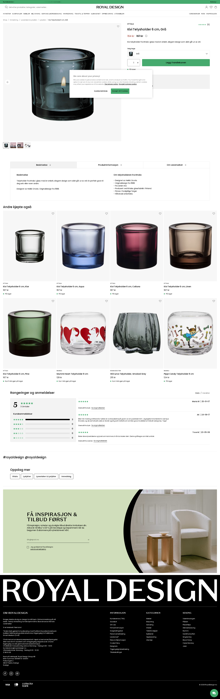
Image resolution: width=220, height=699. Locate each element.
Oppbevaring (151, 637)
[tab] (43, 165)
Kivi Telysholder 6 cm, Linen (177, 287)
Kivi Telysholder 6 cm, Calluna (125, 287)
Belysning (150, 621)
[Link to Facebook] (5, 673)
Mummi (186, 631)
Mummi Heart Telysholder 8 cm (72, 374)
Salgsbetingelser (116, 631)
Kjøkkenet (149, 634)
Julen (185, 646)
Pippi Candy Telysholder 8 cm (179, 374)
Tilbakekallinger (116, 652)
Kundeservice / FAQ (117, 618)
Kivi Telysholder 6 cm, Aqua (70, 287)
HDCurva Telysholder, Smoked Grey (128, 374)
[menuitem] (7, 14)
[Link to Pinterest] (17, 673)
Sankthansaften (189, 634)
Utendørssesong (189, 628)
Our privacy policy (111, 84)
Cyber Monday (188, 643)
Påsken (185, 621)
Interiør (148, 628)
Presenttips (187, 625)
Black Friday (187, 640)
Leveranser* (114, 637)
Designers (114, 646)
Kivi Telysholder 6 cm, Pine (16, 374)
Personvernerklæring (117, 634)
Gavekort (113, 621)
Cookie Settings (101, 91)
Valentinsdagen (189, 618)
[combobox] (213, 2)
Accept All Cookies (120, 91)
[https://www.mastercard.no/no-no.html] (16, 684)
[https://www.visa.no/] (7, 684)
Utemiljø (149, 640)
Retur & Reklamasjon (118, 640)
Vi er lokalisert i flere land (12, 627)
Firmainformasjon (117, 628)
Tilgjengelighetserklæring (119, 649)
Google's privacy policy (128, 84)
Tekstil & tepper (151, 631)
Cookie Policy (115, 643)
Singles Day (187, 637)
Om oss (113, 625)
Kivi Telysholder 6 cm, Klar (16, 287)
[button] (213, 2)
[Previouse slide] (7, 82)
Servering (149, 625)
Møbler (148, 618)
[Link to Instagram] (11, 673)
